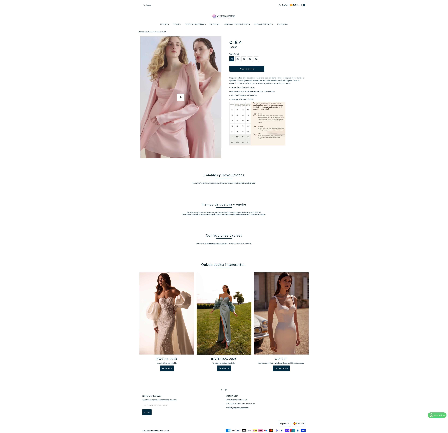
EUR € (295, 5)
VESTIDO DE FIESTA (152, 32)
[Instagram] (226, 389)
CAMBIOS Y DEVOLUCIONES (237, 24)
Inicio (141, 32)
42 (256, 59)
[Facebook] (221, 389)
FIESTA (176, 24)
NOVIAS (164, 24)
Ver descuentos (281, 368)
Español (284, 5)
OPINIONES (215, 24)
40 (250, 59)
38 (244, 59)
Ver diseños (167, 368)
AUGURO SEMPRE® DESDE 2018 (155, 430)
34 (232, 59)
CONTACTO (282, 24)
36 (238, 59)
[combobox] (182, 5)
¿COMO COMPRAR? (263, 24)
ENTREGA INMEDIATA (195, 24)
